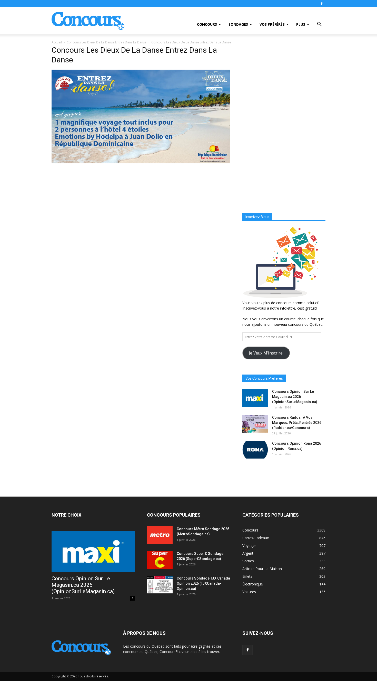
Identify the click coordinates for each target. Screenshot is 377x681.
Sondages (238, 24)
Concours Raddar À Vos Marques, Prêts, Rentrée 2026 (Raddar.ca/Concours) (296, 422)
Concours (207, 24)
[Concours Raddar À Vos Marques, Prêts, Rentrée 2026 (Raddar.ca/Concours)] (255, 424)
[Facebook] (321, 3)
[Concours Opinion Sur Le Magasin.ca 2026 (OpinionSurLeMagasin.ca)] (255, 398)
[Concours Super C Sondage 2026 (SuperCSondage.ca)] (160, 560)
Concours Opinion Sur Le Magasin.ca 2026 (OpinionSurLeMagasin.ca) (294, 396)
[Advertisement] (283, 125)
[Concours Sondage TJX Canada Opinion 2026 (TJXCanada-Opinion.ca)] (160, 584)
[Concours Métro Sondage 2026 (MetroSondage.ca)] (160, 535)
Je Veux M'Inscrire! (266, 353)
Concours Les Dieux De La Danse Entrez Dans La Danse (106, 42)
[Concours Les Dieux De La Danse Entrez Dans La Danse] (141, 162)
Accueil (57, 42)
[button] (319, 24)
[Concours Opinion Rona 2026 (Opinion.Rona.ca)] (255, 450)
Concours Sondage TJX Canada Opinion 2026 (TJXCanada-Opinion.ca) (203, 583)
